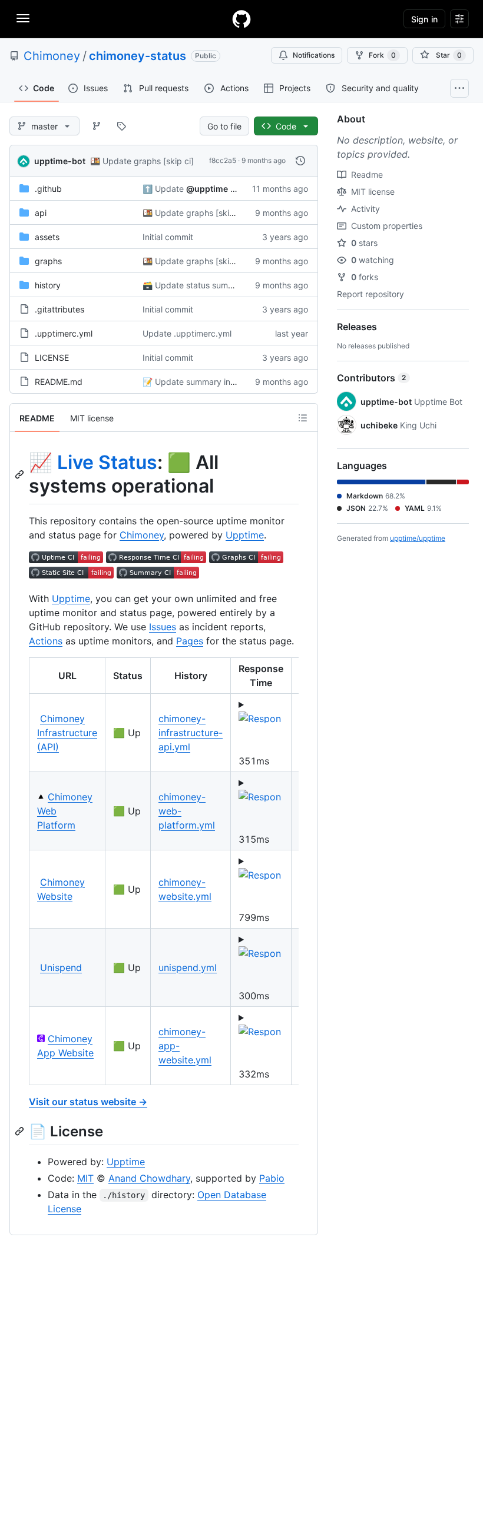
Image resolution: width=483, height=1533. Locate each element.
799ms (254, 917)
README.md (58, 382)
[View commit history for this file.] (300, 160)
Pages (189, 641)
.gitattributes (59, 309)
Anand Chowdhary (149, 1178)
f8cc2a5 (222, 160)
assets (47, 237)
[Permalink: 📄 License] (20, 1131)
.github (48, 189)
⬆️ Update (163, 189)
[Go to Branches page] (96, 126)
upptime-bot (59, 161)
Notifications (314, 55)
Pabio (271, 1178)
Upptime (245, 535)
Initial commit (168, 237)
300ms (254, 996)
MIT (85, 1178)
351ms (254, 761)
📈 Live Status (93, 462)
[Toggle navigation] (23, 18)
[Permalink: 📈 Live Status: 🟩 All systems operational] (20, 474)
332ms (254, 1074)
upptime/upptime (417, 538)
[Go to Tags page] (121, 126)
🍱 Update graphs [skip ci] (142, 161)
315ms (254, 839)
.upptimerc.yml (63, 333)
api (41, 213)
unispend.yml (187, 967)
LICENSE (52, 358)
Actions (45, 641)
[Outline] (303, 417)
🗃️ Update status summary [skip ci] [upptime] (231, 285)
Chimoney (52, 56)
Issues (162, 627)
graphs (48, 261)
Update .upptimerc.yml (187, 333)
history (48, 285)
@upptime (207, 189)
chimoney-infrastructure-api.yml (190, 733)
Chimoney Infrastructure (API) (67, 733)
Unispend (61, 967)
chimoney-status (137, 56)
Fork (382, 55)
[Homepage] (241, 18)
